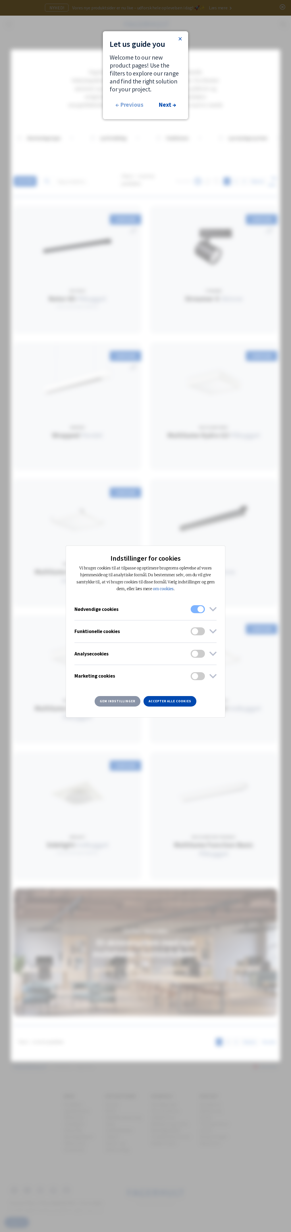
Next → (167, 104)
